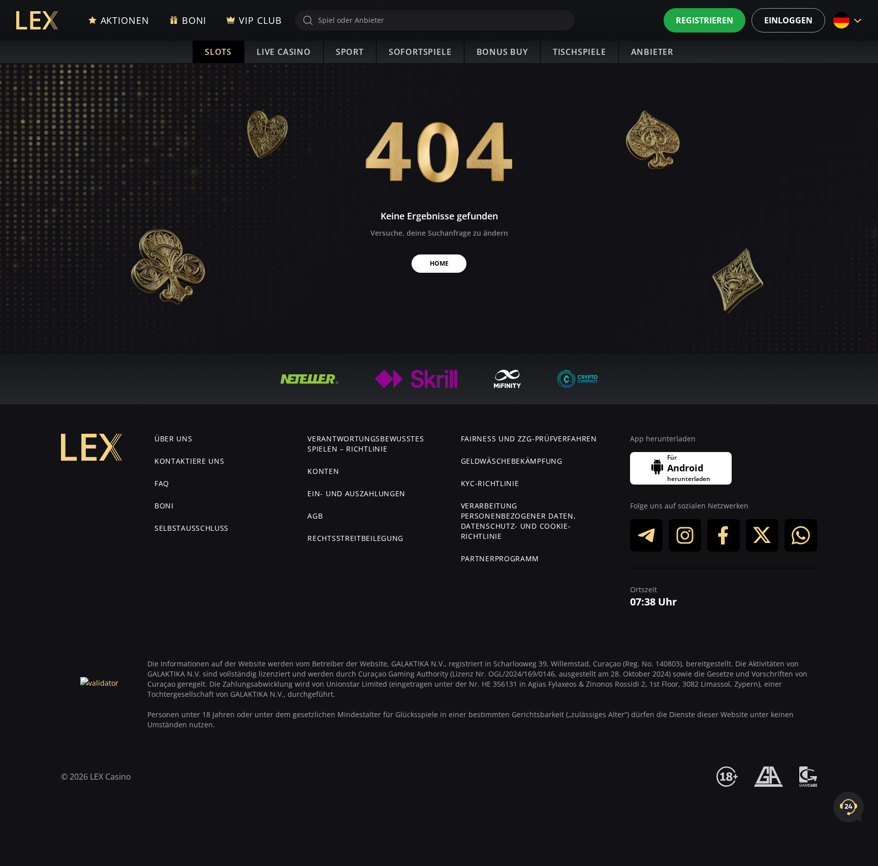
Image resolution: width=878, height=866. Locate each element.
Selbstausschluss (191, 528)
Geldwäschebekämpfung (511, 461)
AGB (315, 516)
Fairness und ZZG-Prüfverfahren (529, 438)
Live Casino (284, 51)
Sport (350, 51)
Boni (164, 505)
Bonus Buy (502, 51)
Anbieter (652, 51)
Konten (323, 471)
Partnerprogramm (500, 558)
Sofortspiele (420, 51)
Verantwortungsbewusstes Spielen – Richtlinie (365, 444)
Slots (218, 51)
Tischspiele (579, 51)
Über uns (173, 438)
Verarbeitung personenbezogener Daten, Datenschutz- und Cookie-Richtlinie (518, 521)
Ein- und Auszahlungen (356, 493)
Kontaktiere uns (189, 461)
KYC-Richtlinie (490, 483)
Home (439, 263)
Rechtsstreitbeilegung (355, 538)
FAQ (161, 483)
